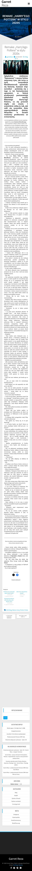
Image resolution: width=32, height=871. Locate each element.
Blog (26, 57)
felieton (14, 610)
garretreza (10, 57)
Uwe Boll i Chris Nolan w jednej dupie (16, 734)
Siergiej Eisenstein (16, 731)
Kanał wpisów (16, 817)
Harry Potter (20, 610)
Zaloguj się (16, 814)
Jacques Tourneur (17, 752)
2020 (7, 610)
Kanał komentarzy (16, 820)
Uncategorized (16, 804)
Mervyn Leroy (16, 774)
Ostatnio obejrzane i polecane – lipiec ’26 (16, 739)
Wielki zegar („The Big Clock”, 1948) (16, 728)
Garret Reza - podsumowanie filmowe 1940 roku (15, 768)
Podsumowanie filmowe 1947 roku (16, 737)
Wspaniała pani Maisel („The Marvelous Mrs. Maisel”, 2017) (9, 600)
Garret (6, 3)
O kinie (26, 610)
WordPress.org (16, 823)
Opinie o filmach (16, 798)
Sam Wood (16, 769)
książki (16, 795)
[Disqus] (16, 640)
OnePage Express (18, 865)
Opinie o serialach (16, 801)
